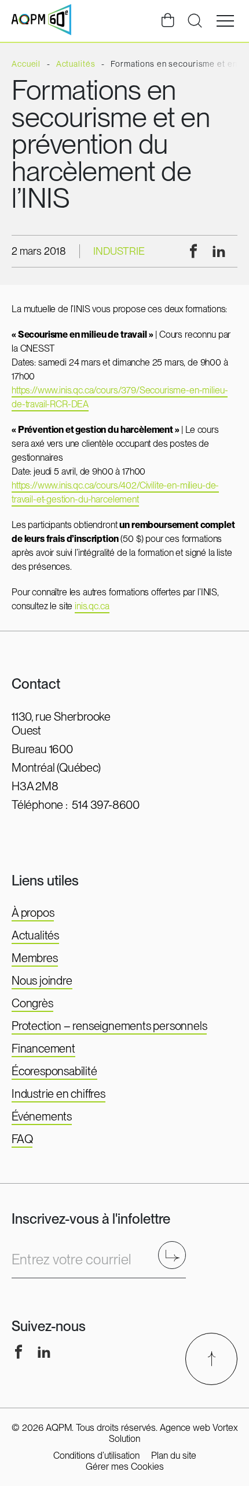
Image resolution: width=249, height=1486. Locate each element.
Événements (42, 1116)
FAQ (22, 1139)
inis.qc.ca (92, 606)
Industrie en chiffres (58, 1094)
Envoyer (176, 1255)
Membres (35, 958)
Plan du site (173, 1455)
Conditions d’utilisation (96, 1455)
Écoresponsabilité (54, 1071)
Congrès (32, 1003)
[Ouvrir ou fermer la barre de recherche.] (195, 21)
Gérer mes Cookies (125, 1466)
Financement (43, 1048)
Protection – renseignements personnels (109, 1026)
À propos (33, 913)
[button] (225, 21)
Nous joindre (42, 981)
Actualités (35, 935)
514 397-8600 (106, 805)
